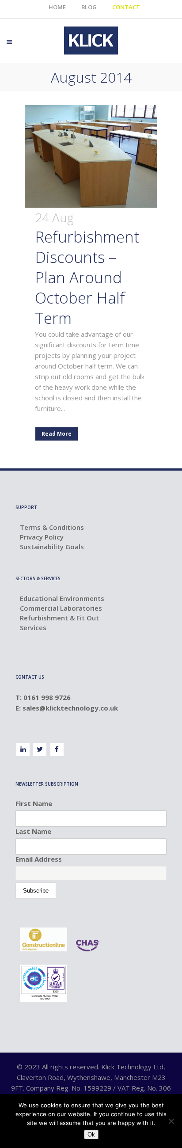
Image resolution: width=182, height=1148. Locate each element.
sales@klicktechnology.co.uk (71, 707)
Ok (91, 1134)
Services (33, 627)
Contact (126, 7)
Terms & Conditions (52, 527)
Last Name (33, 831)
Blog (89, 7)
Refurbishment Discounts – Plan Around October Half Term (87, 277)
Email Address (38, 859)
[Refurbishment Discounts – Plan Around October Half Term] (91, 156)
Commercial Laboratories (61, 608)
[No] (171, 1121)
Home (57, 7)
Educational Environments (62, 598)
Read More (57, 433)
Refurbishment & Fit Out (59, 617)
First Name (33, 803)
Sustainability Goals (52, 546)
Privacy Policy (42, 536)
